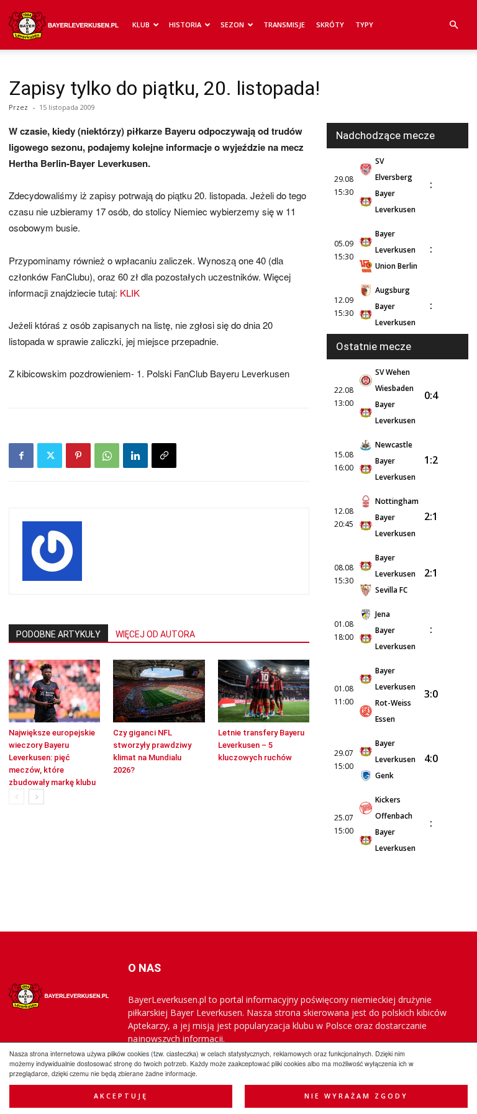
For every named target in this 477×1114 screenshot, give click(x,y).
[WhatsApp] (106, 455)
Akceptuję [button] (121, 1096)
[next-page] (36, 796)
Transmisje (284, 24)
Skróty (330, 24)
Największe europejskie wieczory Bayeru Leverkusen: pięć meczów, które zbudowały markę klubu (52, 757)
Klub (141, 24)
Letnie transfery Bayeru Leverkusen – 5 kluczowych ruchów (261, 745)
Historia (185, 24)
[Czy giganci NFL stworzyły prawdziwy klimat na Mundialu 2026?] (158, 691)
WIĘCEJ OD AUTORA (155, 634)
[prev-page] (16, 796)
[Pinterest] (78, 455)
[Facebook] (21, 455)
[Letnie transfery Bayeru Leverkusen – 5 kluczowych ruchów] (263, 691)
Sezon (232, 24)
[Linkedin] (135, 455)
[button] (453, 25)
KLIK (130, 292)
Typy (364, 24)
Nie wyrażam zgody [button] (356, 1096)
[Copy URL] (164, 455)
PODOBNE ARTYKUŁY (58, 634)
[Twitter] (49, 455)
